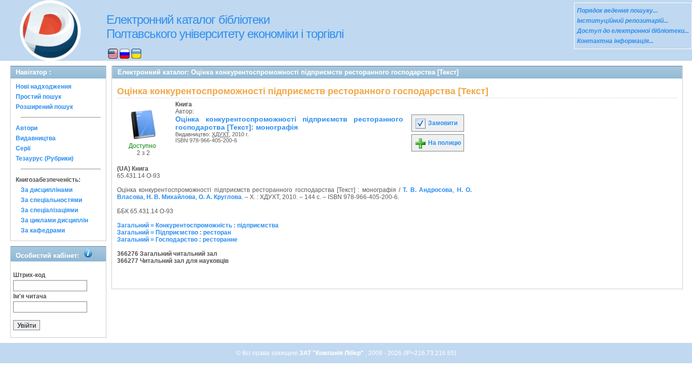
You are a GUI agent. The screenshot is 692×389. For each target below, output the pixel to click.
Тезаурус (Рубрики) (44, 158)
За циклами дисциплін (54, 220)
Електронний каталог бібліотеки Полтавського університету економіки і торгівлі (224, 27)
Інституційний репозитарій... (622, 20)
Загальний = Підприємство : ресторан (174, 232)
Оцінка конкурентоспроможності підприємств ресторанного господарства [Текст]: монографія (289, 123)
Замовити (442, 123)
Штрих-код (29, 275)
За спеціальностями (51, 200)
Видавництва (36, 138)
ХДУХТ (220, 134)
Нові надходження (43, 86)
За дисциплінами (46, 189)
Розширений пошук (44, 106)
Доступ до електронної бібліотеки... (633, 30)
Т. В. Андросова (427, 189)
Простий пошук (38, 96)
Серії (23, 148)
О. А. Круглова (220, 197)
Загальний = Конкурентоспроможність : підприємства (198, 225)
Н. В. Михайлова (171, 197)
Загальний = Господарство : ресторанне (177, 239)
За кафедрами (43, 230)
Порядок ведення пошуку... (617, 10)
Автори (26, 128)
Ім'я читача (30, 296)
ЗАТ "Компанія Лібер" (332, 353)
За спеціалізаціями (49, 210)
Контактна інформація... (615, 41)
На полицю (444, 142)
